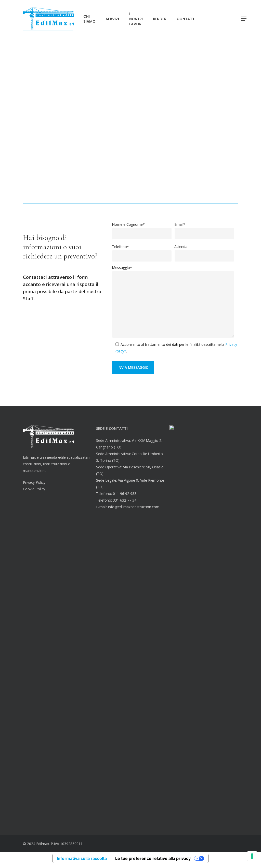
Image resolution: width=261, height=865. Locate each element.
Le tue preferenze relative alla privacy (153, 858)
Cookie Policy (34, 489)
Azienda (180, 246)
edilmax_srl (200, 201)
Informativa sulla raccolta (82, 858)
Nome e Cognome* (128, 224)
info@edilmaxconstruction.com (176, 201)
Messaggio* (122, 267)
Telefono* (120, 246)
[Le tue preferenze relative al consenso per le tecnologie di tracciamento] (252, 856)
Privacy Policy (34, 482)
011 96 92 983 (124, 493)
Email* (179, 224)
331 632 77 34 (124, 500)
